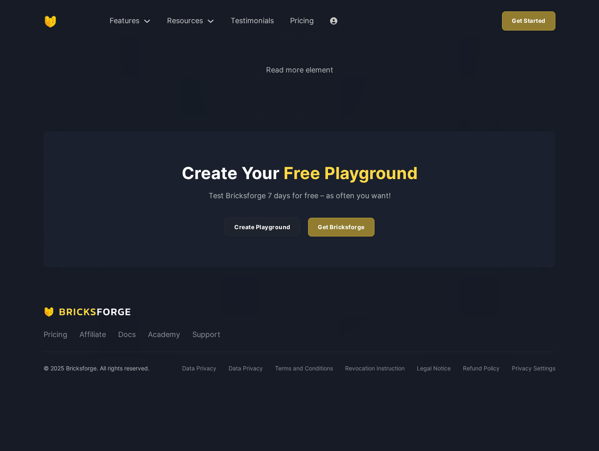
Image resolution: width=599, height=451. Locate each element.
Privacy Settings (533, 368)
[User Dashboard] (334, 21)
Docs (127, 334)
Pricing (302, 20)
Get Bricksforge (341, 226)
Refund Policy (481, 368)
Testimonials (252, 20)
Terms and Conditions (304, 368)
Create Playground (262, 226)
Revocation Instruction (375, 368)
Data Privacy (199, 368)
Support (206, 334)
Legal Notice (434, 368)
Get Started (529, 20)
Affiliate (92, 334)
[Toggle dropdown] (147, 21)
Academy (164, 334)
